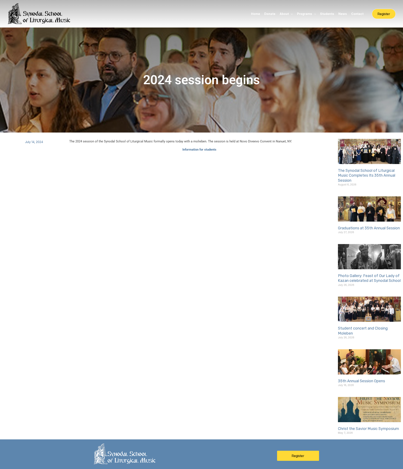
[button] (291, 13)
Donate (269, 14)
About (284, 14)
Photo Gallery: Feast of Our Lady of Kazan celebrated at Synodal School (369, 278)
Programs (304, 14)
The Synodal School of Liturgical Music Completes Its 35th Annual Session (366, 175)
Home (255, 14)
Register (298, 456)
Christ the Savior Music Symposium (368, 428)
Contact (357, 14)
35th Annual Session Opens (361, 381)
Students (327, 14)
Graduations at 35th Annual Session (369, 228)
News (342, 14)
